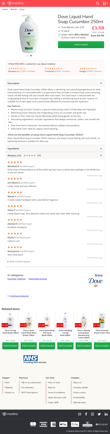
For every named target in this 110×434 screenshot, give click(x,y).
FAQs (7, 382)
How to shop (54, 382)
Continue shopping (19, 296)
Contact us (9, 392)
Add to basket (81, 44)
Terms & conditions (56, 392)
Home (5, 9)
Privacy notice (79, 392)
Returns (51, 387)
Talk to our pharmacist (31, 382)
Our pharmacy (27, 387)
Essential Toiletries (17, 278)
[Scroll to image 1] (27, 55)
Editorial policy (79, 402)
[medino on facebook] (84, 414)
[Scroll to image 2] (31, 55)
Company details (80, 387)
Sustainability (79, 397)
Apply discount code (57, 397)
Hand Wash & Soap (38, 278)
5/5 (24, 155)
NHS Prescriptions (29, 392)
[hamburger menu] (3, 3)
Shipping (8, 387)
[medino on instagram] (91, 414)
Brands (14, 9)
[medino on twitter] (98, 414)
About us (77, 382)
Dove (22, 9)
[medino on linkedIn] (105, 414)
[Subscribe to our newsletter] (78, 414)
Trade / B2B (53, 402)
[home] (33, 3)
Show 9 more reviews (20, 261)
